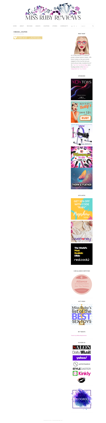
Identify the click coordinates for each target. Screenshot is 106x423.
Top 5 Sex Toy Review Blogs (80, 65)
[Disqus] (38, 61)
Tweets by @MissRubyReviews (79, 335)
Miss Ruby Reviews (53, 11)
